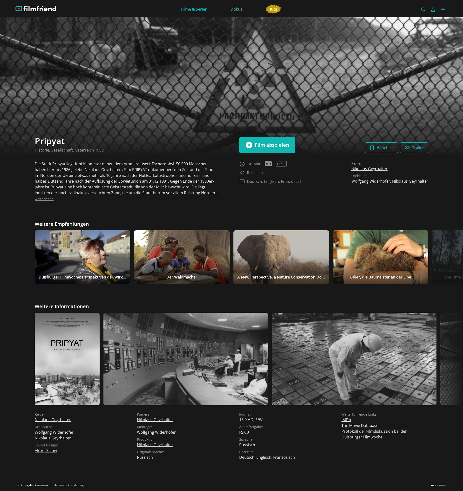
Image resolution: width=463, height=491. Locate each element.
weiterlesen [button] (44, 199)
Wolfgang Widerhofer (370, 181)
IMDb (346, 419)
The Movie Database (359, 425)
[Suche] (423, 9)
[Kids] (274, 8)
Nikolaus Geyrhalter (369, 168)
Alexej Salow (46, 450)
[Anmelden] (433, 9)
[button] (443, 9)
